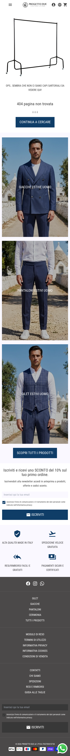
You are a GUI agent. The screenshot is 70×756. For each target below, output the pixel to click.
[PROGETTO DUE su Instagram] (35, 584)
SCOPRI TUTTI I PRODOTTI (35, 453)
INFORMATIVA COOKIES (35, 650)
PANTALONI (35, 609)
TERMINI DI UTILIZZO (35, 639)
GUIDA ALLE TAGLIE (35, 692)
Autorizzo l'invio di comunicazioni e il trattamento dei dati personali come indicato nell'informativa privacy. (36, 503)
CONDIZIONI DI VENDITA (35, 656)
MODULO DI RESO (35, 634)
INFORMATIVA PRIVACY (35, 645)
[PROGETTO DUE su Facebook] (28, 584)
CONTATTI (35, 670)
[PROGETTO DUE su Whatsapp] (42, 584)
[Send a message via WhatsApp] (62, 748)
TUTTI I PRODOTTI (35, 620)
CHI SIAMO (35, 675)
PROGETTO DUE (28, 744)
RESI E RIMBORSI (35, 686)
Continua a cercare (35, 122)
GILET (35, 598)
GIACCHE (35, 604)
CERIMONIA (35, 614)
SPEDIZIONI (35, 681)
